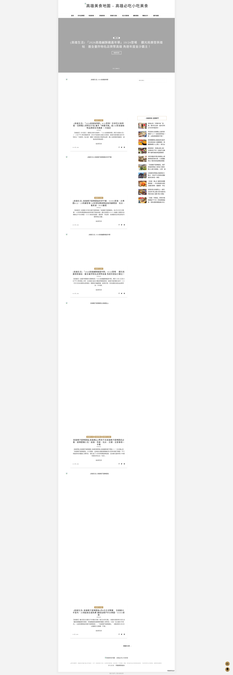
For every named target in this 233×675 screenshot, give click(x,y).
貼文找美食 (125, 15)
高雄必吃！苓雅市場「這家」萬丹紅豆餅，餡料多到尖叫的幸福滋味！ (156, 126)
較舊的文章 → (127, 646)
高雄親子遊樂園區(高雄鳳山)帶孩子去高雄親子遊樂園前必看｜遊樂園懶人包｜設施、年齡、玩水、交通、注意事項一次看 (99, 442)
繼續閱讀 (116, 52)
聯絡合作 (145, 15)
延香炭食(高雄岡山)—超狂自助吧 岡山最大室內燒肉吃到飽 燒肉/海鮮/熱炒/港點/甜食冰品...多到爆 (157, 193)
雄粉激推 (136, 15)
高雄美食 (102, 15)
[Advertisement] (152, 99)
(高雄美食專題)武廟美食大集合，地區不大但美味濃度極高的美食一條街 (156, 175)
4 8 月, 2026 (75, 634)
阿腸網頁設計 (120, 665)
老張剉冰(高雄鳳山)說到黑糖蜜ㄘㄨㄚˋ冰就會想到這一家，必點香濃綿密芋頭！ (157, 134)
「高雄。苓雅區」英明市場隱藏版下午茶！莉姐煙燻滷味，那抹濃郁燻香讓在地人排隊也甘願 (156, 201)
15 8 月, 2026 (76, 463)
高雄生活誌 (113, 15)
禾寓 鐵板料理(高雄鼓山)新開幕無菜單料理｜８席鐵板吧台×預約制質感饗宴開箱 (156, 159)
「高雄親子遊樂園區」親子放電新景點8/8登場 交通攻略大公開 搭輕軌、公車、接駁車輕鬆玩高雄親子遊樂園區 (157, 169)
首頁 (72, 15)
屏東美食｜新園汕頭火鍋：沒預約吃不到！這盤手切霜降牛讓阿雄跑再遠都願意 (156, 150)
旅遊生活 (109, 37)
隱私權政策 (120, 673)
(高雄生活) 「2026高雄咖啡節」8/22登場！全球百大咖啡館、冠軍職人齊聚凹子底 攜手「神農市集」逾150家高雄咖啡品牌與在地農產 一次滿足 (98, 125)
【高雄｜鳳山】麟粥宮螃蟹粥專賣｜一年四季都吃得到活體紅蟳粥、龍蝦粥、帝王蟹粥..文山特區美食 (156, 185)
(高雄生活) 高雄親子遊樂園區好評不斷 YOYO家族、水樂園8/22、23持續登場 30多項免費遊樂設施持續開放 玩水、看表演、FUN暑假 (99, 203)
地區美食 (91, 15)
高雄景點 (116, 37)
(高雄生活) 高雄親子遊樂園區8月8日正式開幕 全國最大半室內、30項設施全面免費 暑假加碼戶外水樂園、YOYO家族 (99, 612)
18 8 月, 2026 (76, 147)
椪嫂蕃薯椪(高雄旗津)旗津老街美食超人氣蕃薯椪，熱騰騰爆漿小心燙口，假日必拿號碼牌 (156, 143)
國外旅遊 (156, 15)
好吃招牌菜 (81, 15)
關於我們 (112, 673)
